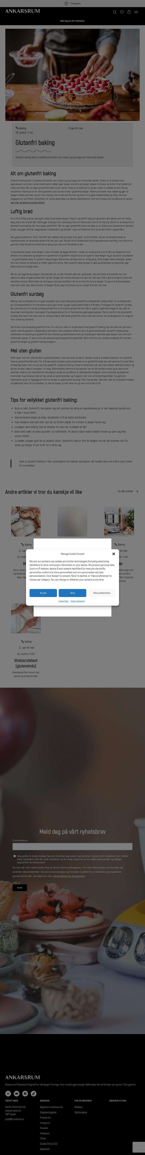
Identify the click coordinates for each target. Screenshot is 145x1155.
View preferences (101, 593)
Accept (43, 593)
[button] (113, 554)
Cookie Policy (64, 601)
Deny (72, 593)
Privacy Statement (77, 601)
